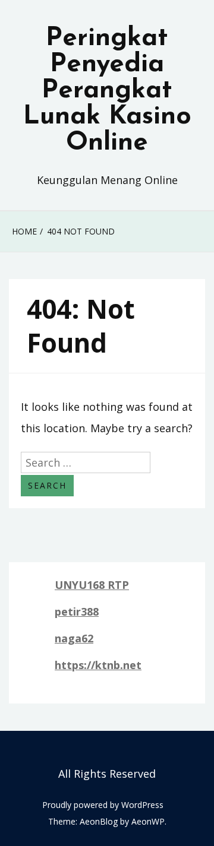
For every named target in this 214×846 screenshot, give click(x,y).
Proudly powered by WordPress (102, 804)
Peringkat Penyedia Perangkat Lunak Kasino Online (107, 91)
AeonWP (148, 821)
